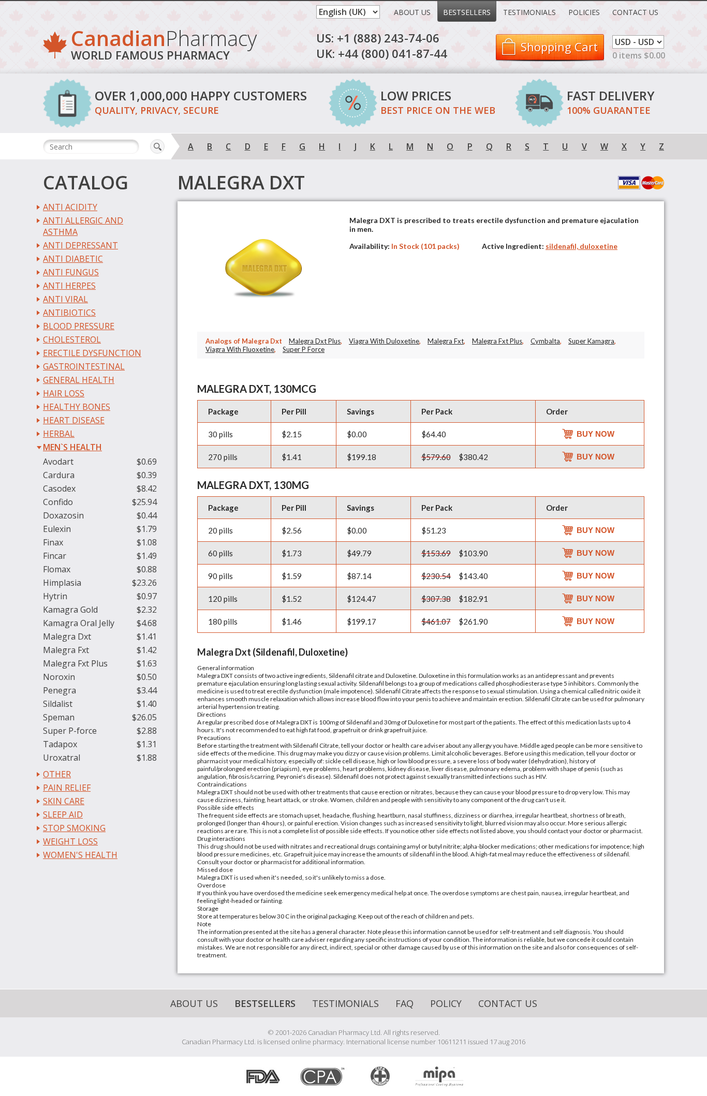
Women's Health (80, 855)
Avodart (58, 461)
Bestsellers (467, 12)
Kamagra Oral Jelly (78, 623)
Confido (58, 502)
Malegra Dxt (67, 636)
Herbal (59, 433)
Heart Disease (74, 420)
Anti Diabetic (73, 258)
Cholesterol (72, 339)
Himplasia (62, 582)
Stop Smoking (74, 828)
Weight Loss (70, 841)
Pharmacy (164, 46)
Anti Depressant (80, 245)
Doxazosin (63, 515)
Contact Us (635, 12)
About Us (412, 12)
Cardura (59, 475)
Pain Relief (67, 787)
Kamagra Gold (70, 609)
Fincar (54, 555)
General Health (78, 380)
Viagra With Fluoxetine (239, 349)
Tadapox (60, 744)
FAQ (404, 1003)
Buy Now (595, 433)
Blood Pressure (78, 326)
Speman (59, 717)
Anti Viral (65, 299)
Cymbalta (545, 341)
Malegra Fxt (66, 650)
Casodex (59, 488)
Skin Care (63, 801)
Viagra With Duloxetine (384, 341)
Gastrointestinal (84, 366)
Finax (53, 542)
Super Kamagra (591, 341)
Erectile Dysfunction (92, 353)
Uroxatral (61, 757)
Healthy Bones (76, 406)
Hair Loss (63, 393)
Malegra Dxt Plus (315, 341)
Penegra (59, 690)
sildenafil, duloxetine (581, 246)
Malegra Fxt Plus (75, 663)
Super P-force (70, 730)
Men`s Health (72, 447)
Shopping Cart (559, 46)
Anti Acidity (70, 207)
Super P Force (304, 349)
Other (57, 774)
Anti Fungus (71, 272)
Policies (584, 12)
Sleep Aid (63, 814)
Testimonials (529, 12)
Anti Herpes (69, 285)
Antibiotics (69, 312)
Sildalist (57, 703)
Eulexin (57, 529)
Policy (446, 1003)
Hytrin (55, 596)
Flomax (56, 569)
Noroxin (59, 677)
